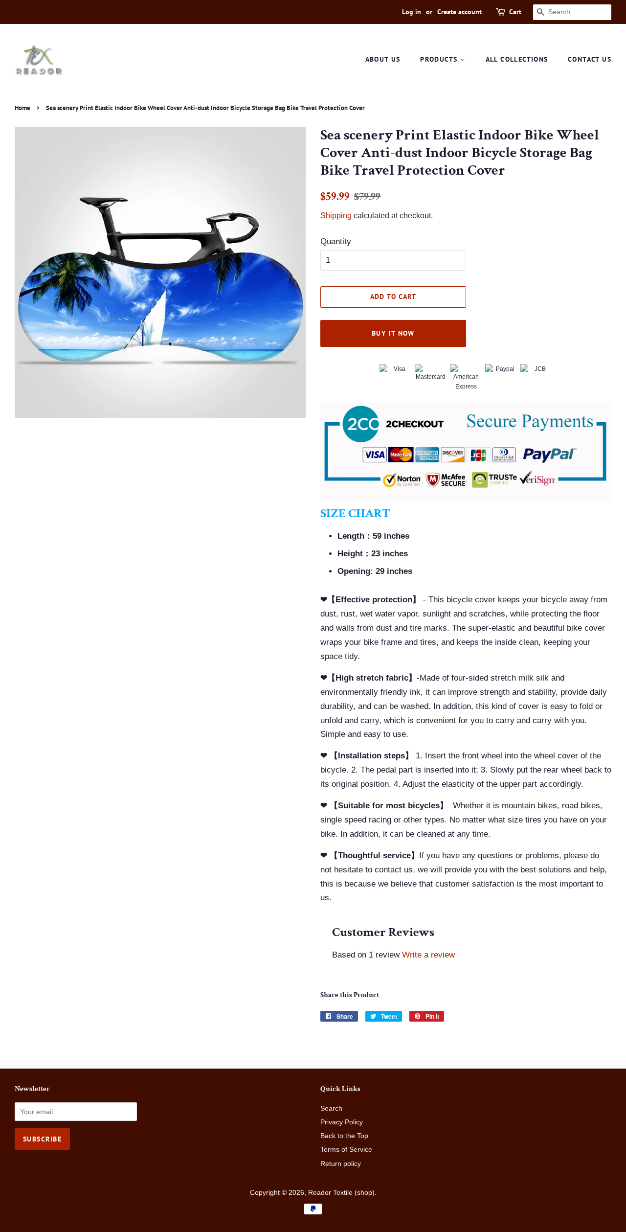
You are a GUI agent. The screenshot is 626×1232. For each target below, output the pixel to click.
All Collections (517, 59)
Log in (411, 11)
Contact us (589, 59)
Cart (515, 11)
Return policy (340, 1163)
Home (22, 108)
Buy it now (393, 333)
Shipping (336, 215)
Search (331, 1108)
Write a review (428, 954)
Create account (459, 11)
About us (383, 59)
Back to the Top (344, 1136)
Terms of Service (346, 1149)
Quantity (335, 241)
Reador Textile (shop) (341, 1192)
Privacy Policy (341, 1122)
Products (440, 59)
